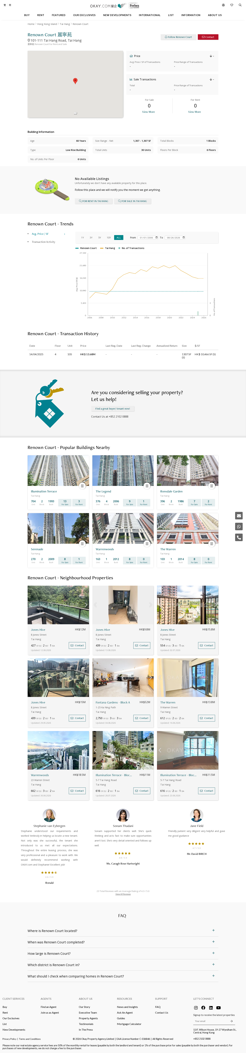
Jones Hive (38, 630)
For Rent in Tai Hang (95, 201)
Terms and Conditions (30, 1039)
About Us (85, 998)
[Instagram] (195, 1007)
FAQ (157, 1006)
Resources (124, 998)
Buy (5, 1006)
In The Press (86, 1029)
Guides (121, 1018)
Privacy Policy (9, 1039)
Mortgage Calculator (129, 1023)
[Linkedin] (210, 1007)
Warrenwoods (40, 775)
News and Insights (127, 1006)
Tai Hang (65, 24)
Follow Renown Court (180, 37)
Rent (5, 1012)
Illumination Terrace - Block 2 (114, 775)
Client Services (13, 998)
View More (148, 111)
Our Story (84, 1006)
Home (31, 24)
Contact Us (161, 1012)
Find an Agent (48, 1006)
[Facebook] (203, 1007)
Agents (46, 998)
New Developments (14, 1029)
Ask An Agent (125, 1012)
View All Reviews (123, 894)
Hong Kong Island (47, 24)
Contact (209, 37)
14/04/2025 (36, 354)
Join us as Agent (50, 1012)
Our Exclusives (11, 1018)
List (5, 1023)
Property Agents (88, 1018)
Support (161, 998)
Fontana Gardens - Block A (113, 702)
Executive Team (88, 1012)
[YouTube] (218, 1007)
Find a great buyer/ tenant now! (112, 408)
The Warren (167, 702)
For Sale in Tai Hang (134, 201)
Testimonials (86, 1023)
